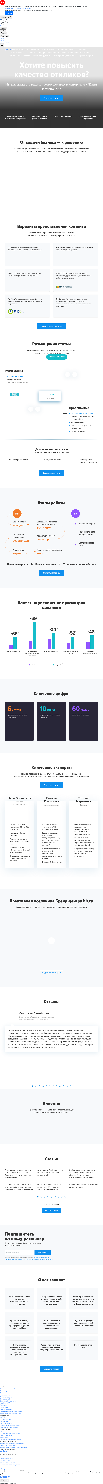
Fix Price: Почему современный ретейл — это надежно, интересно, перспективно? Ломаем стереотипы (25, 301)
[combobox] (4, 1480)
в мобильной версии (78, 422)
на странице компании (15, 376)
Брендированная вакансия (78, 53)
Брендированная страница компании (52, 53)
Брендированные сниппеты (19, 56)
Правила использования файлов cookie (38, 10)
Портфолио (35, 49)
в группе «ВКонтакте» (79, 431)
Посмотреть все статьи (51, 326)
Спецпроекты (82, 49)
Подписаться (42, 1252)
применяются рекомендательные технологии (39, 1471)
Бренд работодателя (20, 49)
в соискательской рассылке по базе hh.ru (81, 427)
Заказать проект (51, 1369)
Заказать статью (51, 98)
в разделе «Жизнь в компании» (82, 413)
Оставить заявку (51, 1210)
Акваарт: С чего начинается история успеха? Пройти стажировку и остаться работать (25, 274)
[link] (3, 33)
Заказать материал (51, 473)
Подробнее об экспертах (51, 973)
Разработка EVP (48, 49)
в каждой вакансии (14, 379)
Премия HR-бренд (86, 56)
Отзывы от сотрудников (41, 56)
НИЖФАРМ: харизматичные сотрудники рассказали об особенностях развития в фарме (25, 249)
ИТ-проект (31, 53)
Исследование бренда (65, 49)
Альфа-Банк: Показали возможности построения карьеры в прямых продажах (74, 249)
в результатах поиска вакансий (18, 383)
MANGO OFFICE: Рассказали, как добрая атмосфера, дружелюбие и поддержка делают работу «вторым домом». (73, 275)
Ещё (97, 50)
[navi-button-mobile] (2, 45)
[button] (2, 38)
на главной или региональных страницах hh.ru (82, 418)
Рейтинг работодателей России (64, 56)
